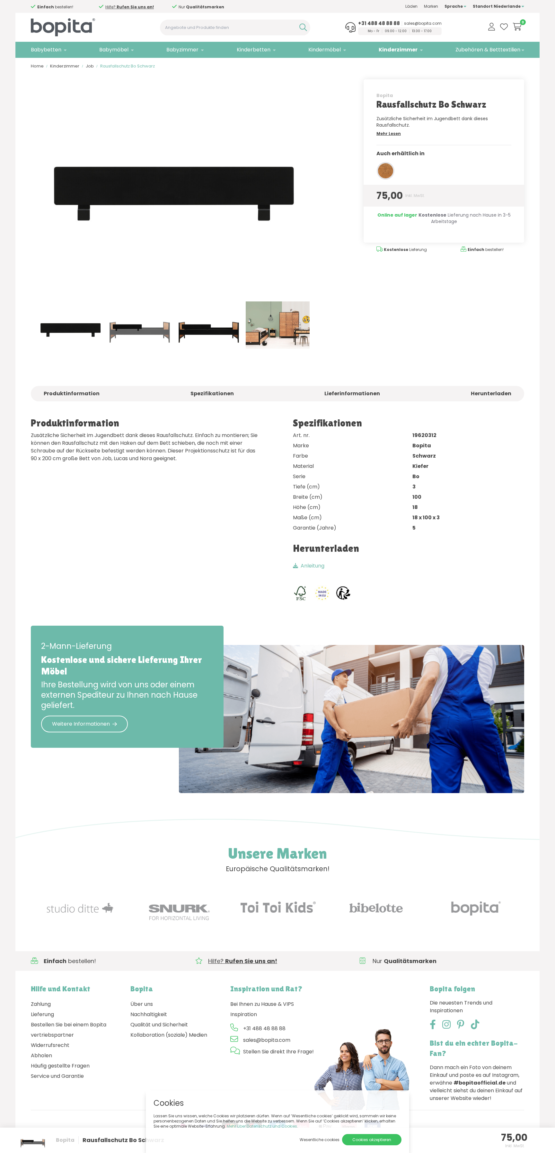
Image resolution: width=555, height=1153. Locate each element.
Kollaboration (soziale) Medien (168, 1035)
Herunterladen (491, 393)
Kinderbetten (253, 49)
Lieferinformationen (352, 393)
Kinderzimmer (398, 49)
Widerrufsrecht (50, 1045)
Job (90, 66)
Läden (411, 6)
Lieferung (42, 1014)
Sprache (454, 6)
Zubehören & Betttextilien (487, 49)
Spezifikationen (212, 393)
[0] (517, 27)
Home (37, 66)
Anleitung (312, 565)
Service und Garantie (57, 1076)
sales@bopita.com (423, 23)
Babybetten (46, 49)
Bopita (384, 95)
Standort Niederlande (497, 6)
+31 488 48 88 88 (379, 23)
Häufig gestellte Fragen (60, 1065)
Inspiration (243, 1014)
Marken (431, 6)
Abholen (41, 1055)
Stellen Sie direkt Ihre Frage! (278, 1051)
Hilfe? (197, 7)
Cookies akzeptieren (371, 1139)
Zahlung (41, 1004)
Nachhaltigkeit (148, 1014)
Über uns (141, 1004)
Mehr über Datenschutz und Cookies (262, 1126)
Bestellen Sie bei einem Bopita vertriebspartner (68, 1030)
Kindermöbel (324, 49)
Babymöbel (113, 49)
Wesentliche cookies (319, 1139)
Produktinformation (72, 393)
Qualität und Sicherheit (159, 1024)
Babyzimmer (182, 49)
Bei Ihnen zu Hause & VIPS (262, 1004)
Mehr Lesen (388, 133)
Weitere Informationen (81, 724)
